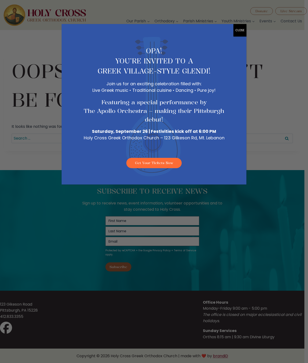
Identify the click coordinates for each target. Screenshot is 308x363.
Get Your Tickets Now (154, 162)
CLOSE (239, 30)
